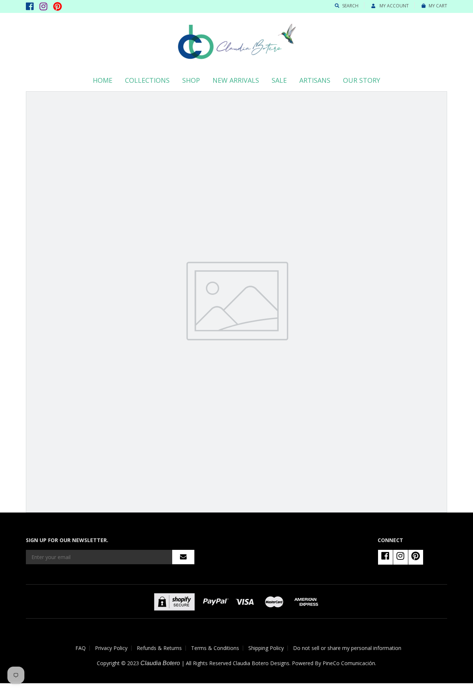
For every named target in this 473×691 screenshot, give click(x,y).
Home (102, 80)
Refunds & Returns (159, 647)
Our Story (361, 80)
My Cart (438, 6)
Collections (147, 80)
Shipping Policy (266, 647)
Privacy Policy (111, 647)
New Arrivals (235, 80)
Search (350, 6)
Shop (191, 80)
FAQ (80, 647)
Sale (279, 80)
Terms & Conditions (215, 647)
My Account (393, 6)
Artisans (314, 80)
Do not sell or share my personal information (347, 647)
